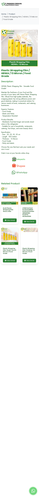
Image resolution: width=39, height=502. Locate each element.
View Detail (10, 220)
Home (3, 14)
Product (12, 14)
